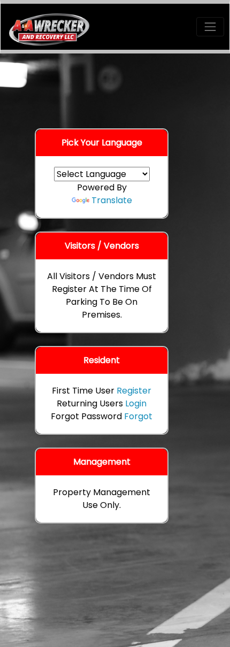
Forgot (138, 416)
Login (136, 403)
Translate (111, 200)
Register (134, 390)
